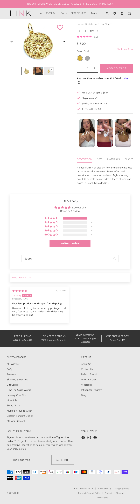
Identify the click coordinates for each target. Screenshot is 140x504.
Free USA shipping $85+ (95, 92)
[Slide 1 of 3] (26, 71)
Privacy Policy (104, 488)
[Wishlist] (114, 13)
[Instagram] (89, 437)
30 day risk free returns (94, 103)
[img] (19, 290)
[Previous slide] (10, 42)
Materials (12, 400)
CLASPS (129, 159)
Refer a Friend (88, 374)
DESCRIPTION (84, 159)
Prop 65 (108, 493)
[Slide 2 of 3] (38, 71)
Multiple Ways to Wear (19, 410)
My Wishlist (13, 363)
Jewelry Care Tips (16, 395)
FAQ (9, 369)
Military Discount (16, 421)
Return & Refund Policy (89, 493)
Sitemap (120, 493)
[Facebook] (83, 437)
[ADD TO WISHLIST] (60, 27)
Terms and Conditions (83, 488)
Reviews (11, 374)
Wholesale (87, 384)
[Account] (122, 13)
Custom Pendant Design (20, 415)
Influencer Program (91, 389)
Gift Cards (12, 384)
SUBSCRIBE (63, 459)
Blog (83, 395)
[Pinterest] (95, 437)
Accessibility (103, 497)
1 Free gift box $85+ (93, 109)
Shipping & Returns (17, 379)
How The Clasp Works (19, 389)
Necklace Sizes (125, 49)
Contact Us (87, 369)
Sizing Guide (13, 405)
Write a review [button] (70, 243)
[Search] (107, 13)
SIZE (99, 159)
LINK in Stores (88, 379)
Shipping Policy (122, 488)
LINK (16, 493)
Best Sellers (91, 24)
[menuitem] (93, 13)
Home (80, 24)
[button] (87, 37)
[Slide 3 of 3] (49, 71)
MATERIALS (113, 159)
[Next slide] (65, 42)
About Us (86, 363)
